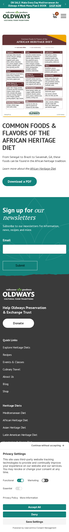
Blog (5, 384)
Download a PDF (19, 181)
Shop (6, 391)
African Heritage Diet (43, 168)
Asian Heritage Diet (14, 427)
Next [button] (65, 4)
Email (6, 240)
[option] (34, 4)
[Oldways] (16, 16)
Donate (18, 323)
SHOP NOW (55, 5)
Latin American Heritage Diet (20, 435)
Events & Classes (13, 362)
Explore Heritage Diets (16, 347)
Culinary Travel (11, 369)
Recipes (7, 354)
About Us (8, 376)
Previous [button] (3, 4)
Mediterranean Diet (14, 413)
